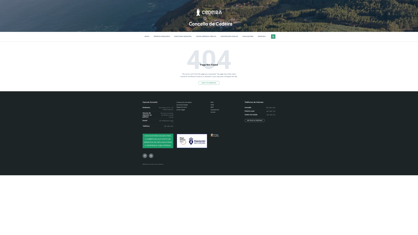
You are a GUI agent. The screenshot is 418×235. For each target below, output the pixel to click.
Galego (215, 135)
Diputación (215, 110)
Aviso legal (181, 110)
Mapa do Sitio (182, 107)
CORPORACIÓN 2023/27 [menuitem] (229, 36)
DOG (212, 105)
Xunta (213, 112)
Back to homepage (209, 83)
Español (216, 136)
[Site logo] (209, 19)
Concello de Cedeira (210, 24)
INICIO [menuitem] (147, 36)
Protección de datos (184, 102)
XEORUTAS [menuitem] (262, 36)
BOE (212, 107)
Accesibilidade (182, 105)
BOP (212, 102)
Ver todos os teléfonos (254, 120)
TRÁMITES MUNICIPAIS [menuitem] (162, 36)
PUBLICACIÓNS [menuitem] (248, 36)
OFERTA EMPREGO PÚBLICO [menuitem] (206, 36)
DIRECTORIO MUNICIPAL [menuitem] (183, 36)
